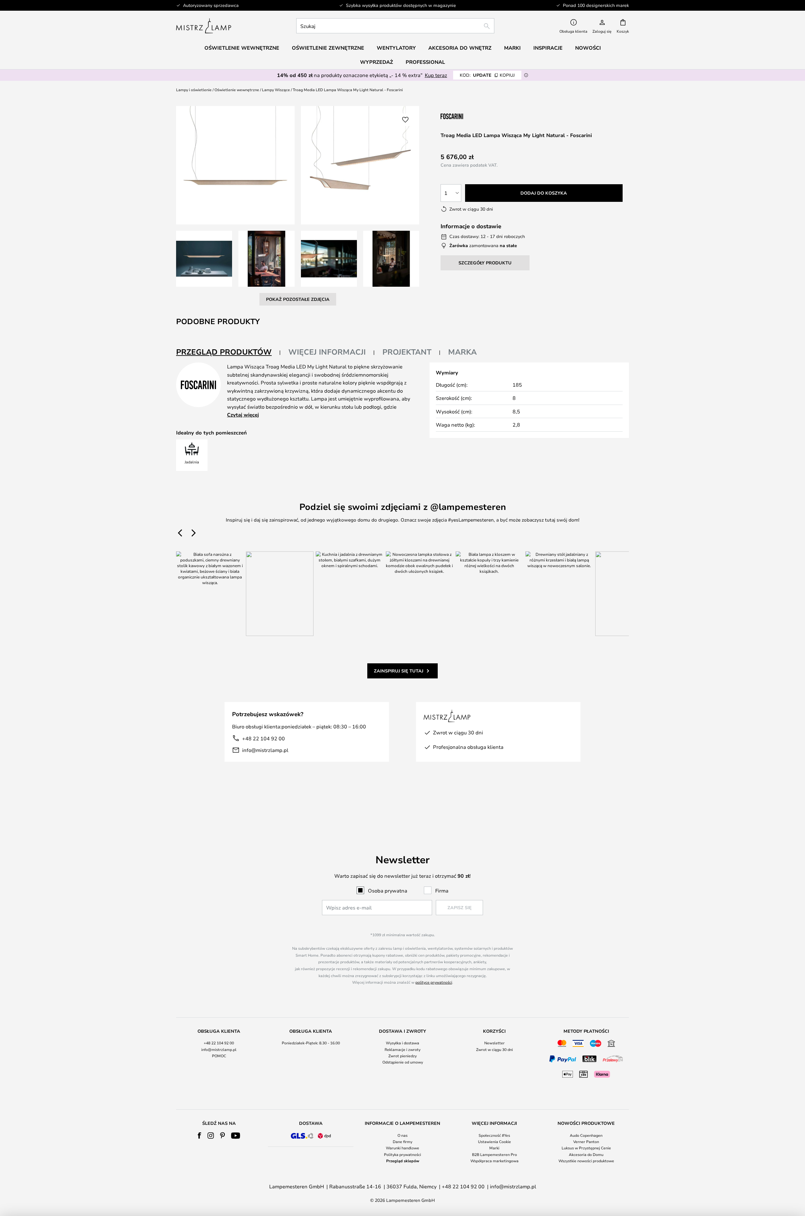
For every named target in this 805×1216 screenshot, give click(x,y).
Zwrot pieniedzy (402, 1055)
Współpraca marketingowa (494, 1160)
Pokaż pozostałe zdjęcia (298, 299)
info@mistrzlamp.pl (265, 750)
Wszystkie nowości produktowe (586, 1160)
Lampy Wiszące (276, 89)
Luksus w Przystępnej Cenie (586, 1147)
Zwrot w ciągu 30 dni (494, 1049)
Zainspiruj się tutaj (398, 671)
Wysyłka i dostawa (402, 1042)
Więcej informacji (327, 351)
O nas (402, 1135)
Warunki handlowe (402, 1147)
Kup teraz (436, 75)
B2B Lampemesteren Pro (494, 1154)
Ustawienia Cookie (494, 1141)
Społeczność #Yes (494, 1135)
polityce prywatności (433, 982)
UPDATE (487, 75)
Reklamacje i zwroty (402, 1049)
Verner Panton (586, 1141)
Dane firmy (402, 1141)
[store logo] (203, 25)
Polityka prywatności (402, 1154)
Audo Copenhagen (586, 1135)
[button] (204, 259)
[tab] (228, 352)
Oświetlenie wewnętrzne (236, 89)
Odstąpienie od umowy (402, 1061)
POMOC (219, 1055)
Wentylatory (396, 47)
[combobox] (395, 26)
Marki (494, 1147)
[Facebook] (199, 1135)
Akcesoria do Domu (586, 1154)
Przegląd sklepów (402, 1160)
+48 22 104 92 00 (263, 738)
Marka (462, 351)
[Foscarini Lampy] (472, 116)
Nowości (588, 47)
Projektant (406, 351)
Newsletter (494, 1042)
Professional (425, 61)
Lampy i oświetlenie (194, 89)
